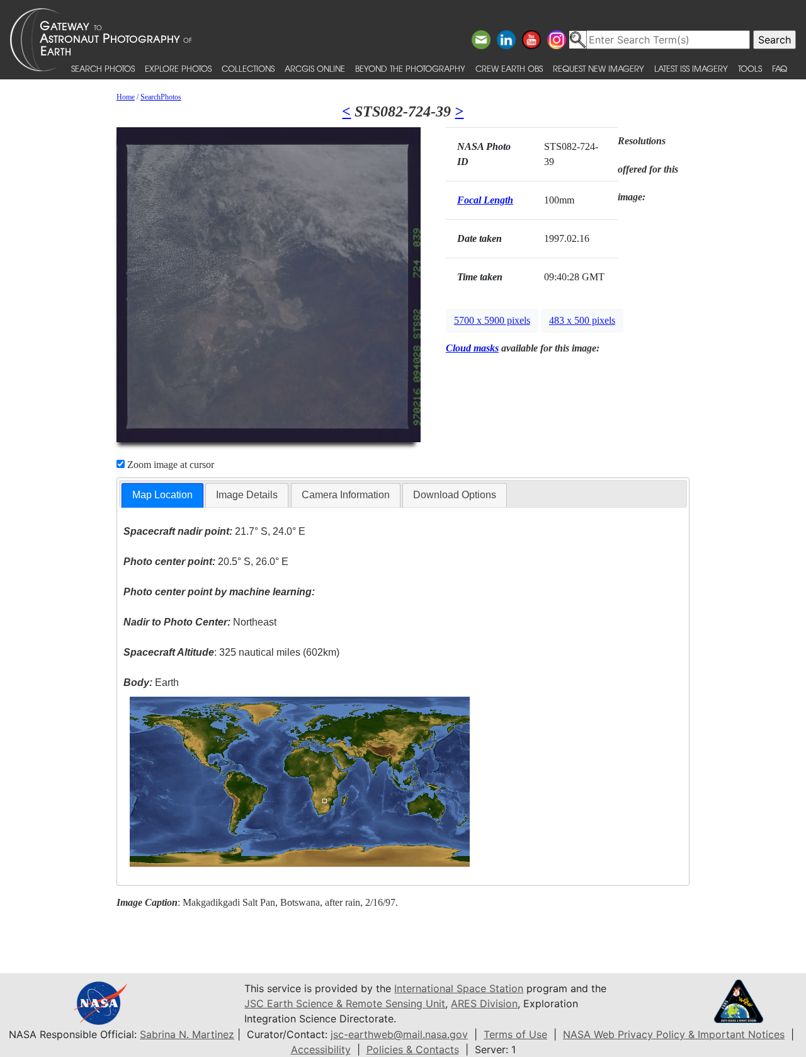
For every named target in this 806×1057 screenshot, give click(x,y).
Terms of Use (515, 1034)
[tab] (162, 495)
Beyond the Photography (410, 68)
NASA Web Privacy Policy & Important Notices (674, 1034)
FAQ (779, 68)
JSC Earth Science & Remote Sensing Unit (344, 1003)
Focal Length (485, 200)
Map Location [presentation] (162, 494)
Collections (248, 68)
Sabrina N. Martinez (187, 1034)
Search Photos (103, 68)
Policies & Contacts (412, 1049)
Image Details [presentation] (247, 494)
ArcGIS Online (315, 68)
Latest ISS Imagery (691, 68)
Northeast (199, 622)
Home (125, 97)
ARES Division (484, 1003)
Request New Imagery (598, 68)
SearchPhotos (160, 97)
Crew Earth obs (509, 68)
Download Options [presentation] (454, 494)
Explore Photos (178, 68)
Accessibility (321, 1049)
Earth (151, 682)
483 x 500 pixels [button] (582, 320)
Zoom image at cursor (169, 464)
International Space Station (458, 988)
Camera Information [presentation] (346, 494)
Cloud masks (472, 348)
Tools (750, 68)
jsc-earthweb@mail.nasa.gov (399, 1034)
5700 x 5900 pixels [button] (492, 320)
